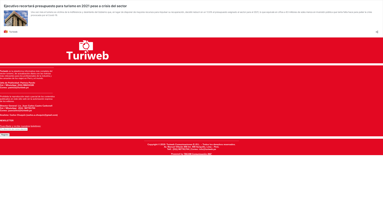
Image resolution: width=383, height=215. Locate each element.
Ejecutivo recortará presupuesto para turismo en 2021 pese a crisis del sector (65, 6)
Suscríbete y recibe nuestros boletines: (20, 126)
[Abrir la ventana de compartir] (377, 31)
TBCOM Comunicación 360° (198, 154)
